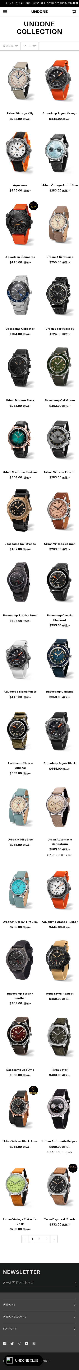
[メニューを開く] (9, 11)
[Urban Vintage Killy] (20, 80)
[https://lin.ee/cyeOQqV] (34, 1343)
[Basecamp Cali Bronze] (20, 511)
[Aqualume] (20, 152)
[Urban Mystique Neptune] (20, 439)
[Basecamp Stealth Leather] (20, 960)
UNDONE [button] (9, 1304)
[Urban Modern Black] (20, 367)
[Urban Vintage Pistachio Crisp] (20, 1186)
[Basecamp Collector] (20, 296)
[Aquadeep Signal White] (20, 659)
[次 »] (54, 1239)
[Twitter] (12, 1343)
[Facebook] (5, 1343)
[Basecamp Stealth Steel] (20, 582)
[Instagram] (19, 1343)
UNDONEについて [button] (15, 1316)
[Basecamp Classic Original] (20, 730)
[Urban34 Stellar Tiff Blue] (20, 889)
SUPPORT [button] (10, 1328)
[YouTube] (26, 1343)
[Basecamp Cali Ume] (20, 1037)
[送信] (71, 1283)
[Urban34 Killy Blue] (20, 807)
